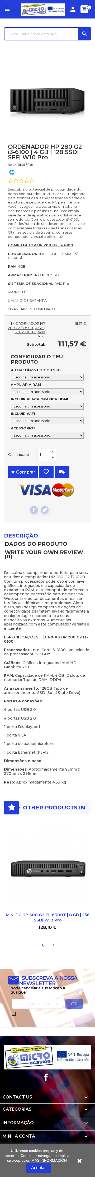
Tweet (45, 510)
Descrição (21, 536)
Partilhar (34, 510)
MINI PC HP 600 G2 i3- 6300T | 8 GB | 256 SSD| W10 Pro (47, 917)
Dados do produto (36, 544)
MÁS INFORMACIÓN (49, 1160)
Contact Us (17, 1097)
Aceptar (38, 1167)
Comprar (23, 472)
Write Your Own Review (44, 554)
